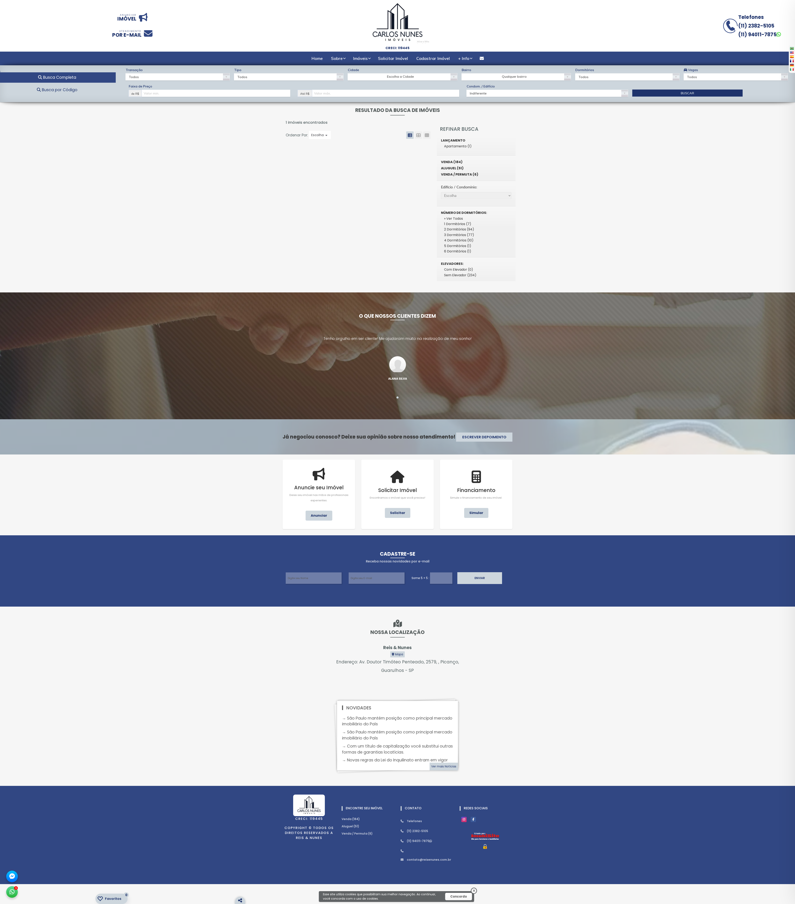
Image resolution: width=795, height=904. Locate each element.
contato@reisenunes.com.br (429, 860)
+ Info (463, 58)
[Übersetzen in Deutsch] (792, 65)
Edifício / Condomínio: (459, 187)
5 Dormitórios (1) (457, 246)
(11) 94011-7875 (757, 34)
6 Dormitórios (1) (457, 251)
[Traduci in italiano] (792, 69)
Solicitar (397, 512)
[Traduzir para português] (792, 48)
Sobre (337, 58)
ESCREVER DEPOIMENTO (484, 437)
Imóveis (360, 58)
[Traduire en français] (792, 60)
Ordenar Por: (297, 135)
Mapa (398, 654)
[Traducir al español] (792, 56)
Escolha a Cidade (400, 76)
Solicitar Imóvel (393, 58)
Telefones (751, 17)
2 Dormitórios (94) (459, 229)
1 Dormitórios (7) (457, 224)
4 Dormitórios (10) (458, 240)
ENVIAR (480, 578)
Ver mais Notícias (443, 766)
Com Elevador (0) (458, 269)
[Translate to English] (792, 52)
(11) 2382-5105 (756, 25)
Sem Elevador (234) (460, 275)
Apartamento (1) (458, 146)
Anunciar (319, 515)
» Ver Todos (453, 218)
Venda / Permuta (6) (459, 174)
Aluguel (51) (452, 168)
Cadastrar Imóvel (433, 58)
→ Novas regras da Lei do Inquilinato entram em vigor (395, 760)
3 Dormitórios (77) (459, 235)
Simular (476, 512)
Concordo (458, 896)
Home (317, 58)
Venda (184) (452, 162)
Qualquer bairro (514, 76)
